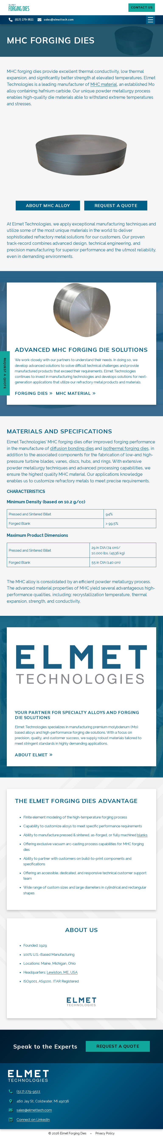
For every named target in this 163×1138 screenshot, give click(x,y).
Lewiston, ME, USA (62, 972)
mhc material (73, 393)
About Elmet (31, 754)
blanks (142, 835)
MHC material (103, 84)
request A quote (115, 205)
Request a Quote (117, 1046)
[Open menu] (150, 19)
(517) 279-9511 (24, 19)
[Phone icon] (10, 19)
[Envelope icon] (39, 19)
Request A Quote (5, 373)
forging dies (31, 393)
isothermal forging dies (126, 448)
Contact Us (142, 7)
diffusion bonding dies (72, 448)
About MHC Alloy (48, 205)
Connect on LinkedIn (33, 1119)
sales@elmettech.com (58, 19)
